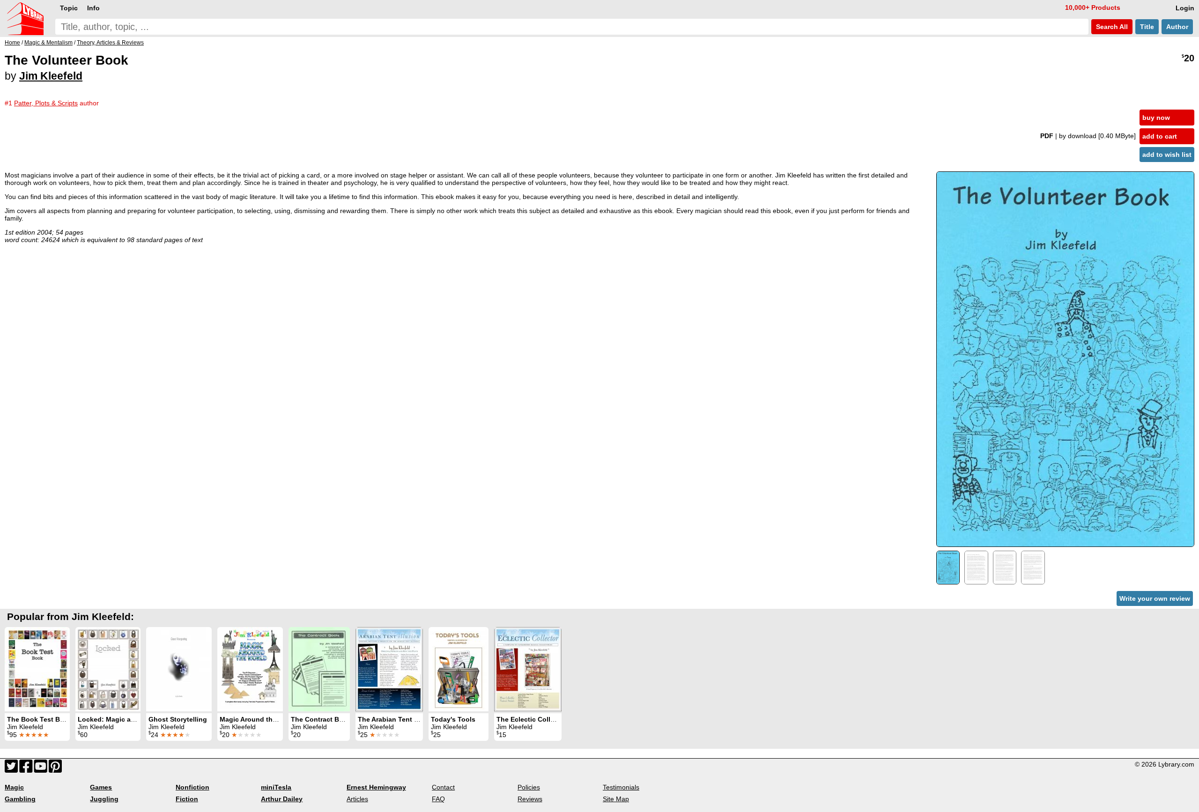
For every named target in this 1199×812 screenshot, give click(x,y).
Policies (529, 787)
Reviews (530, 799)
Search (1111, 26)
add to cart (1159, 136)
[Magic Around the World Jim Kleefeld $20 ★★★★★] (250, 669)
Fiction (187, 799)
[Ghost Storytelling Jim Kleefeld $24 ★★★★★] (179, 669)
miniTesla (276, 787)
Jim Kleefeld (50, 76)
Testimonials (621, 787)
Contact (443, 787)
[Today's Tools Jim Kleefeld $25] (458, 669)
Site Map (616, 799)
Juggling (104, 799)
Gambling (20, 799)
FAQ (438, 799)
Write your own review (1154, 598)
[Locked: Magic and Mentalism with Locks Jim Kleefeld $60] (108, 669)
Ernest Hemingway (376, 787)
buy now (1156, 117)
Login (1185, 8)
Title (1147, 26)
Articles (357, 799)
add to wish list (1167, 154)
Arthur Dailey (282, 799)
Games (101, 787)
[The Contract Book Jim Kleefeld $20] (319, 669)
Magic (14, 787)
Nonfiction (192, 787)
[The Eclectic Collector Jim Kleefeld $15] (528, 669)
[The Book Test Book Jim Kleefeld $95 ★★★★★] (37, 669)
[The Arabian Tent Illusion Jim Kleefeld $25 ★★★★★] (389, 669)
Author (1177, 26)
